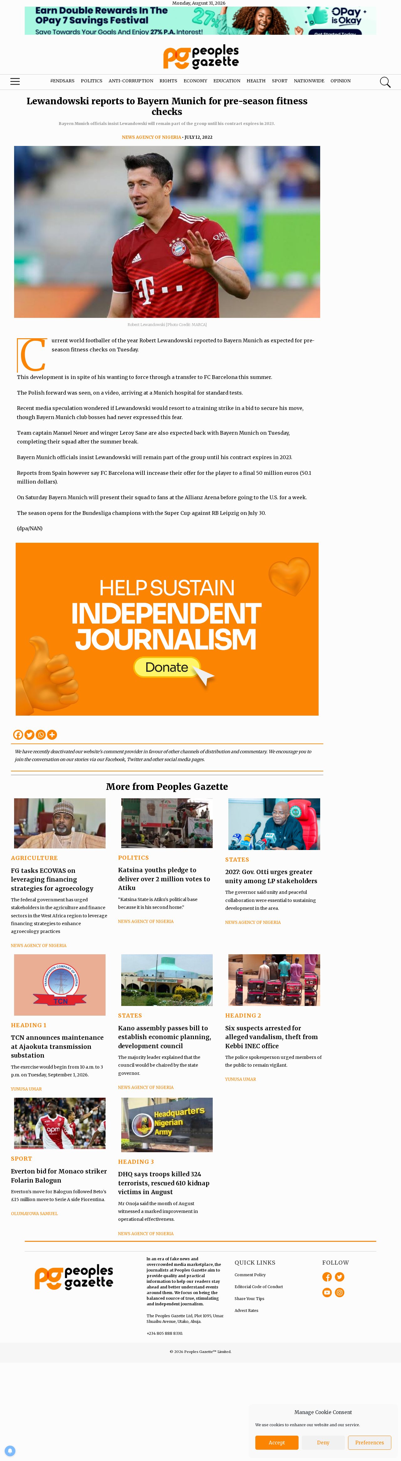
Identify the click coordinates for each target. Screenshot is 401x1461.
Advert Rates (246, 1310)
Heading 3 (136, 1161)
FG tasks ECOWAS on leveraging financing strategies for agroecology (52, 879)
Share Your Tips (249, 1298)
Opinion (341, 81)
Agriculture (34, 858)
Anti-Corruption (131, 81)
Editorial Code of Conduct (259, 1286)
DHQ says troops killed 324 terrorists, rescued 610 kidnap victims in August (164, 1183)
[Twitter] (29, 735)
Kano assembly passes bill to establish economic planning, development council (164, 1037)
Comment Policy (250, 1274)
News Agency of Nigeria (151, 137)
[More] (52, 735)
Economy (195, 81)
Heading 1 (29, 1025)
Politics (91, 81)
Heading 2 (243, 1015)
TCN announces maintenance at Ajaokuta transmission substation (57, 1046)
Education (226, 81)
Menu (22, 83)
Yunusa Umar (26, 1089)
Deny (323, 1443)
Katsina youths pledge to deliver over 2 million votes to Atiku (164, 879)
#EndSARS (62, 81)
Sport (280, 81)
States (237, 859)
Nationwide (309, 81)
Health (256, 81)
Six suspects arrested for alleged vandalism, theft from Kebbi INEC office (271, 1037)
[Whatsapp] (41, 735)
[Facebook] (18, 735)
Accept (277, 1443)
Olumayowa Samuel (34, 1213)
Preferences (369, 1443)
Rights (168, 81)
